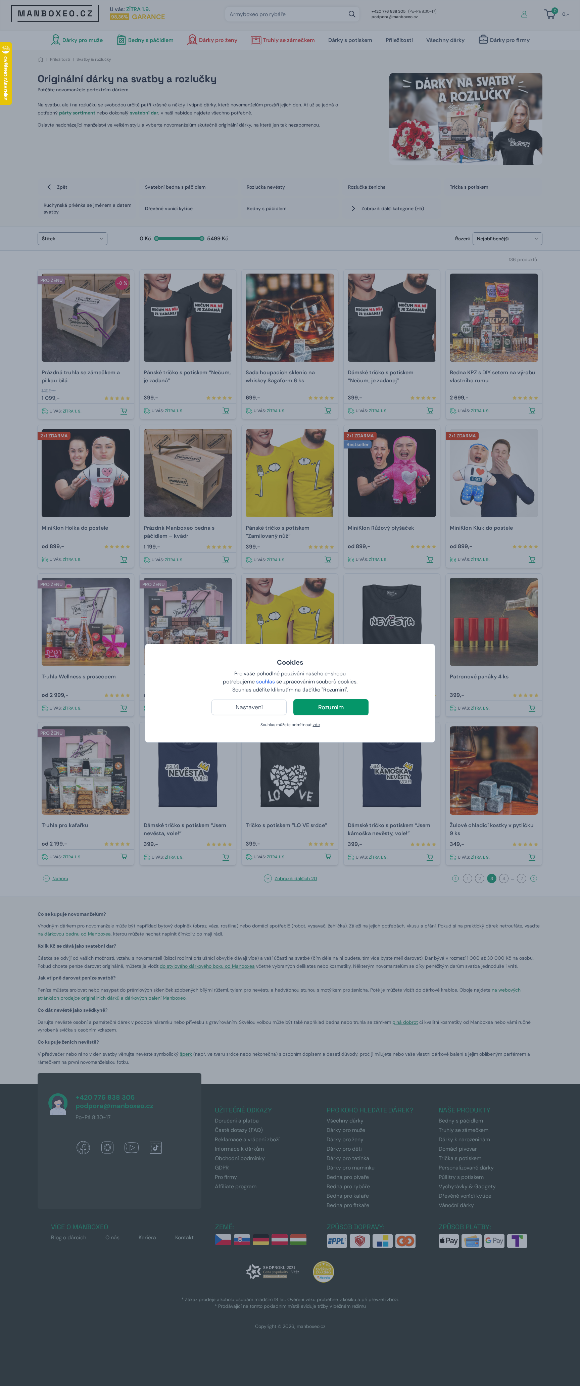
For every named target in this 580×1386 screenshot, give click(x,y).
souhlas (265, 681)
